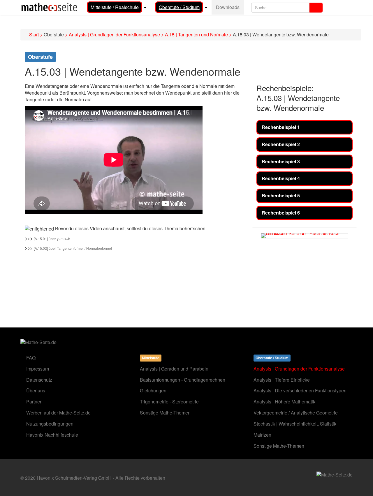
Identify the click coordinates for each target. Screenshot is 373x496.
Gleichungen (153, 390)
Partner (33, 401)
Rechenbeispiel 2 (281, 144)
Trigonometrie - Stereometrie (169, 401)
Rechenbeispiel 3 (281, 161)
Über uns (35, 390)
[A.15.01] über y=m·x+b (52, 238)
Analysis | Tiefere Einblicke (282, 379)
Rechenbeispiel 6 (281, 212)
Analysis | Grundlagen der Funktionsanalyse (114, 34)
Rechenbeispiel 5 (281, 195)
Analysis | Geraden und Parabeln (174, 368)
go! (316, 8)
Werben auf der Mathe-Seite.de (58, 412)
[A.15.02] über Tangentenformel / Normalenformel (73, 248)
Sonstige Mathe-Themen (165, 412)
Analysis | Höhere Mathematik (284, 401)
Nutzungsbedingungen (49, 423)
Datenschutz (39, 379)
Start (34, 34)
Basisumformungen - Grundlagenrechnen (182, 379)
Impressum (37, 368)
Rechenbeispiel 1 (281, 127)
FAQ (31, 357)
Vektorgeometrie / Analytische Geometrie (296, 412)
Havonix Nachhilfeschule (52, 434)
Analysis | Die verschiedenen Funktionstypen (300, 390)
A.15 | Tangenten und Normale (196, 34)
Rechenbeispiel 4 (281, 178)
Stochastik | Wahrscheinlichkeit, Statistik (295, 423)
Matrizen (262, 434)
